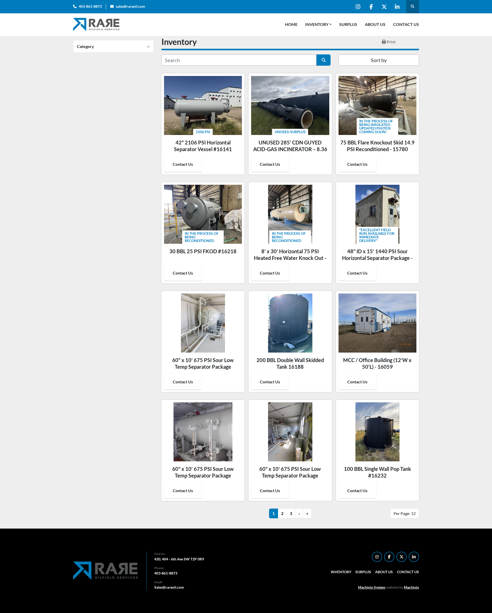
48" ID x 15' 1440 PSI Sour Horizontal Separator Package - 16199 (377, 258)
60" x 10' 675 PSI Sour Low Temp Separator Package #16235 (203, 475)
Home (291, 24)
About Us (375, 24)
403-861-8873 (90, 6)
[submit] (323, 60)
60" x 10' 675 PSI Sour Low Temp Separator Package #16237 (203, 366)
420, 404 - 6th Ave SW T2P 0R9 (179, 559)
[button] (318, 24)
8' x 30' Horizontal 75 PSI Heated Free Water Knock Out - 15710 (290, 258)
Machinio (411, 587)
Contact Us (406, 24)
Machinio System (371, 587)
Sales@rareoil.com (169, 587)
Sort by (379, 60)
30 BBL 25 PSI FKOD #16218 (203, 251)
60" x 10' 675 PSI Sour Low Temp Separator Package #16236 (290, 475)
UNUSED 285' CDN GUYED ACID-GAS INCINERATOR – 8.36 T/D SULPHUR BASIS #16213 (290, 149)
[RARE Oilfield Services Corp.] (106, 570)
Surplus (348, 24)
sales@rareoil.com (130, 6)
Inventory (317, 24)
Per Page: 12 (405, 513)
